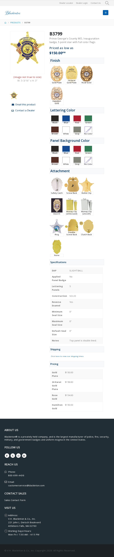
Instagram (18, 455)
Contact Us (96, 3)
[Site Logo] (12, 12)
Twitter (13, 455)
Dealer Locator (66, 3)
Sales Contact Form (15, 500)
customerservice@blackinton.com (26, 485)
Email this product (25, 104)
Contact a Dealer (25, 110)
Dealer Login (82, 3)
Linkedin (24, 455)
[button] (107, 3)
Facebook (7, 455)
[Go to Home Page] (5, 22)
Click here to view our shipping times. (67, 356)
